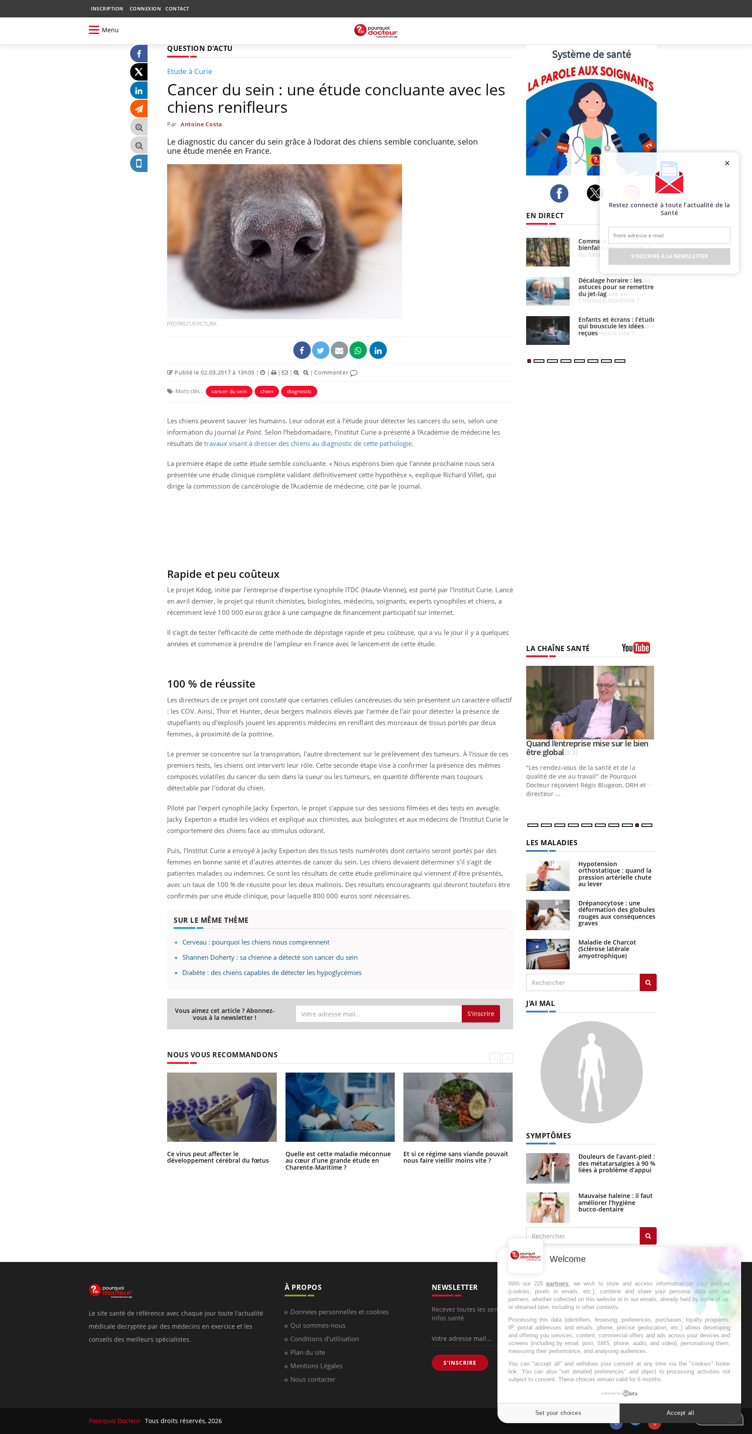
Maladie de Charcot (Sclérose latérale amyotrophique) (607, 949)
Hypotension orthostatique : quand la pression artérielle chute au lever (614, 874)
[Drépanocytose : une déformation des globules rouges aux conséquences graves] (548, 914)
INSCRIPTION (107, 8)
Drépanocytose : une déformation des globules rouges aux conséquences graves (616, 913)
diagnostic (299, 391)
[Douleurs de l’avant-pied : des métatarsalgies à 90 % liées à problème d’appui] (548, 1168)
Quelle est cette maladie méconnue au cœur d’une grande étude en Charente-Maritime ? (338, 1160)
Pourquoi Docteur (116, 1421)
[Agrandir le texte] (139, 127)
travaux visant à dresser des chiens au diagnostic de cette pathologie (308, 443)
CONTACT (177, 8)
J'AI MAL (540, 1003)
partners (557, 1283)
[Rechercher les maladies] (648, 982)
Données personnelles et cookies (339, 1311)
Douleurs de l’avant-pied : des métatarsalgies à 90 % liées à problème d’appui (616, 1163)
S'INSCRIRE (460, 1363)
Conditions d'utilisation (324, 1338)
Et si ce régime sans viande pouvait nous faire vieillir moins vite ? (455, 1157)
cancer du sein (229, 391)
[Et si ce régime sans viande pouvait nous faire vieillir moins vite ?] (548, 330)
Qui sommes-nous (318, 1325)
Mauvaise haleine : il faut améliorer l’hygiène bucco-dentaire (615, 1202)
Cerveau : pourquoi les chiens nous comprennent (255, 942)
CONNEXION (145, 8)
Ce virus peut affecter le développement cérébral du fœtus (218, 1157)
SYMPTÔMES (548, 1135)
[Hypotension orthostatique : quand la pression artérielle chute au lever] (548, 875)
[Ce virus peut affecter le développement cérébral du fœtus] (548, 252)
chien (266, 391)
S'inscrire (480, 1013)
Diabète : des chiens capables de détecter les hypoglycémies (272, 972)
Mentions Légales (316, 1365)
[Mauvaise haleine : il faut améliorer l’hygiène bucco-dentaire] (548, 1207)
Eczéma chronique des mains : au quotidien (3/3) (585, 747)
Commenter (332, 372)
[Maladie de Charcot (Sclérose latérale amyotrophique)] (548, 953)
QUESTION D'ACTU (200, 48)
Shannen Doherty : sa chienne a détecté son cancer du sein (270, 957)
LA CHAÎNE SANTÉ (558, 648)
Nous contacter (313, 1379)
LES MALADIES (551, 842)
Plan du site (307, 1352)
